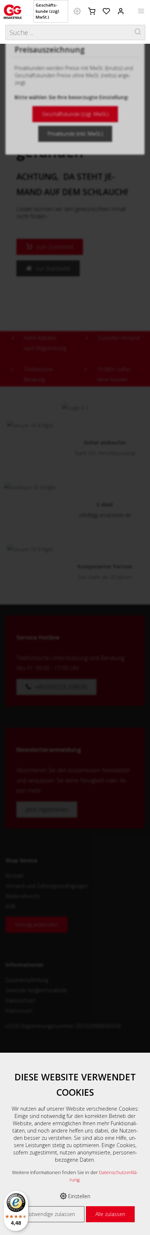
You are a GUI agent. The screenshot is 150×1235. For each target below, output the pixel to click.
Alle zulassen (110, 1214)
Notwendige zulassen (50, 1214)
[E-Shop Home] (12, 11)
